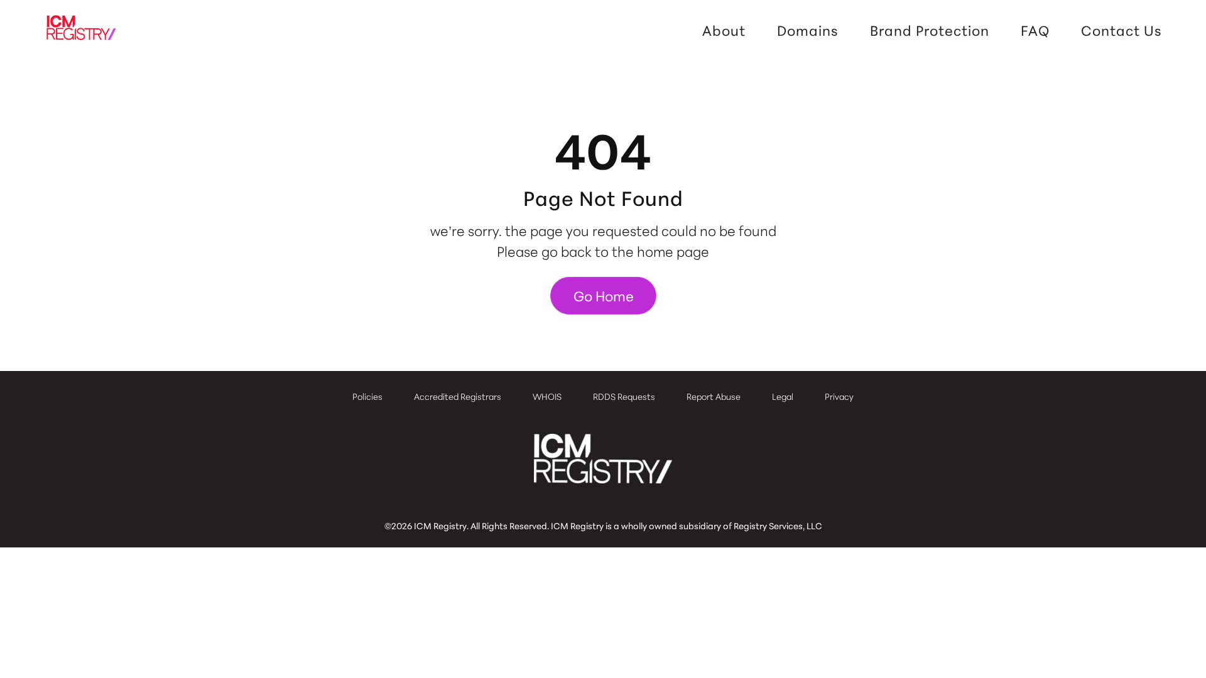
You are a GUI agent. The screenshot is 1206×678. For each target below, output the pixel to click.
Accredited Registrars (457, 396)
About (724, 30)
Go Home (603, 295)
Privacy (839, 396)
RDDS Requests (624, 396)
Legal (782, 396)
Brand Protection (929, 30)
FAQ (1035, 30)
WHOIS (547, 396)
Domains (808, 30)
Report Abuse (714, 396)
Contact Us (1121, 30)
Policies (367, 396)
